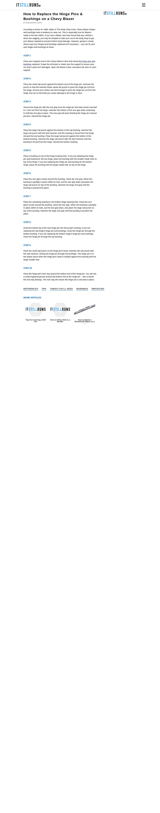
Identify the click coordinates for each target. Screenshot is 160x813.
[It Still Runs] (28, 5)
